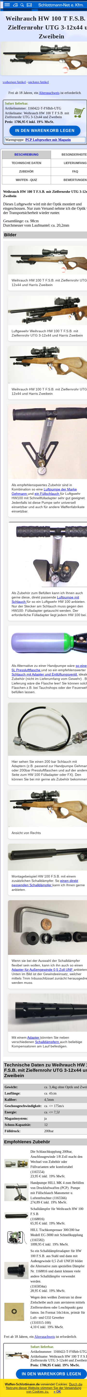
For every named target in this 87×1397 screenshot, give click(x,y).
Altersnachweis (49, 93)
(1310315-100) (57, 1310)
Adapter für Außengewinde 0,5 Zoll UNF (43, 970)
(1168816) (56, 1214)
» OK (57, 1391)
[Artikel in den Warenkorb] (79, 112)
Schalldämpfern (47, 1042)
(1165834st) (57, 1268)
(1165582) (56, 1235)
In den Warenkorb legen (45, 131)
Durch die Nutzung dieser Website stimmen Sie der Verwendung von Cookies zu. (44, 1388)
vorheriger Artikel (14, 82)
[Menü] (5, 5)
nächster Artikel (38, 82)
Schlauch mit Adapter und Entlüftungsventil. (45, 674)
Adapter (33, 1037)
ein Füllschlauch (47, 494)
